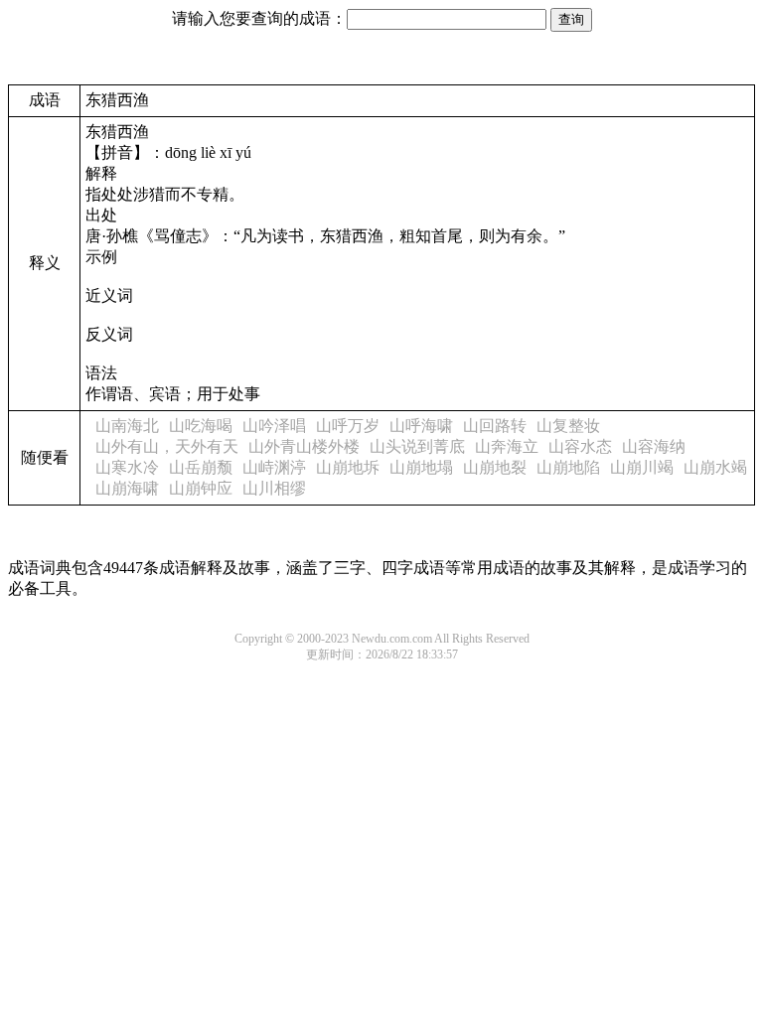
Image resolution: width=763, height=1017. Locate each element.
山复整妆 (568, 425)
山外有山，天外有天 (166, 446)
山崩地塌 (421, 467)
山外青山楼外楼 (304, 446)
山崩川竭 (642, 467)
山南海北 (127, 425)
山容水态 (580, 446)
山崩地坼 (348, 467)
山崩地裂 (495, 467)
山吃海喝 (200, 425)
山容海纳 (654, 446)
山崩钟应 (200, 488)
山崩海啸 (127, 488)
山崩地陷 (568, 467)
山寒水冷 (127, 467)
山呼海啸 (421, 425)
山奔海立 (506, 446)
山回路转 (495, 425)
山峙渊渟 (274, 467)
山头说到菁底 (417, 446)
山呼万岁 (348, 425)
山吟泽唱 (274, 425)
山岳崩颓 (200, 467)
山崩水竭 (715, 467)
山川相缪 (274, 488)
